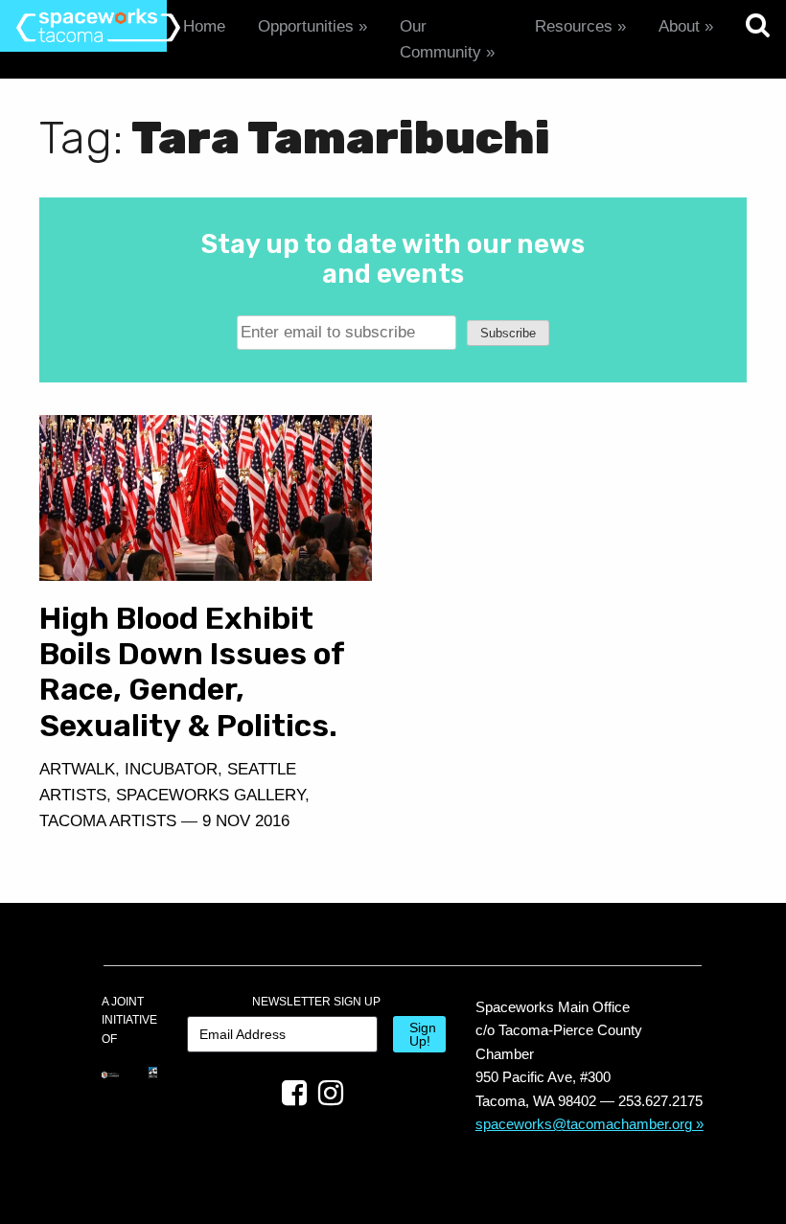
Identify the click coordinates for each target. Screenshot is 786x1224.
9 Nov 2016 (245, 821)
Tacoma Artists (107, 821)
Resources (574, 26)
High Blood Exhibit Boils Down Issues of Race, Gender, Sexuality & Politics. (191, 671)
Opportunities (306, 26)
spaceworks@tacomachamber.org (583, 1124)
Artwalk (77, 769)
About (679, 26)
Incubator (171, 769)
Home (204, 26)
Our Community (440, 39)
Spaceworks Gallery (210, 795)
